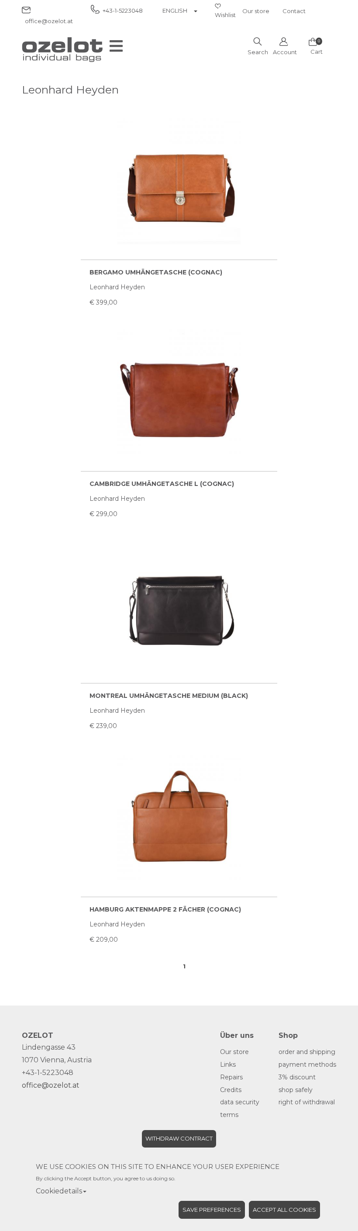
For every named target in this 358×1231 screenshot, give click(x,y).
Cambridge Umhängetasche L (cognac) (162, 484)
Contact (294, 10)
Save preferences (211, 1209)
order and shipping (307, 1052)
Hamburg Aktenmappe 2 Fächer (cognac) (165, 909)
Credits (230, 1090)
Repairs (231, 1077)
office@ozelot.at (50, 1085)
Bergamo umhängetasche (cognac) (156, 272)
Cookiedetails (59, 1191)
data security (239, 1102)
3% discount (297, 1077)
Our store (255, 10)
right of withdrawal (307, 1102)
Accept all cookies (284, 1209)
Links (228, 1064)
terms (229, 1115)
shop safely (296, 1090)
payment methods (307, 1064)
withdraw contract (179, 1138)
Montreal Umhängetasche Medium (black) (169, 696)
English (174, 10)
